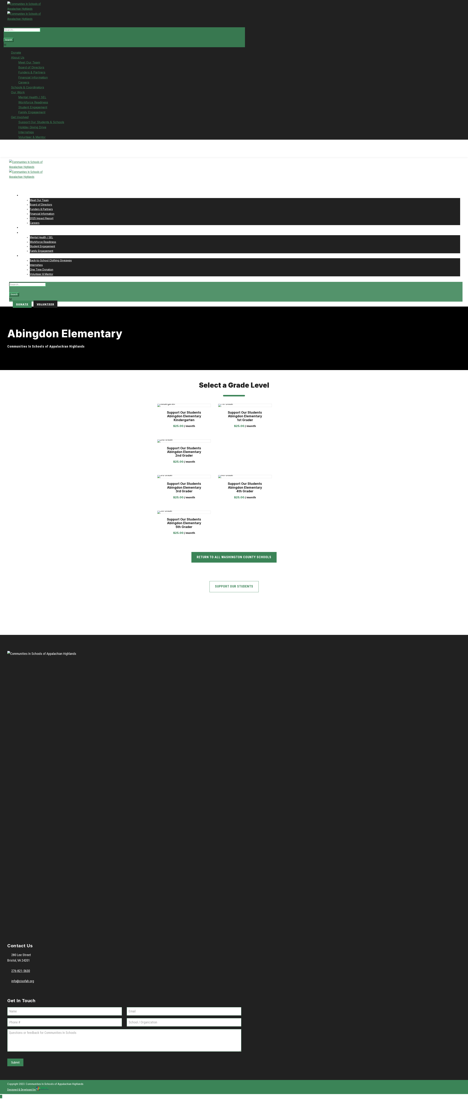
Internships (26, 132)
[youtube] (12, 149)
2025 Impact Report (41, 218)
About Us (17, 57)
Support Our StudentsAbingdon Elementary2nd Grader (184, 452)
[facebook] (8, 149)
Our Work (18, 92)
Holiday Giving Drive (32, 127)
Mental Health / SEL (32, 97)
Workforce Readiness (33, 102)
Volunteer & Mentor (32, 137)
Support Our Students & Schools (41, 122)
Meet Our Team (29, 62)
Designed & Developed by (21, 1089)
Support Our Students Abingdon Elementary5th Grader (184, 523)
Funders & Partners (31, 72)
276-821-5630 (20, 971)
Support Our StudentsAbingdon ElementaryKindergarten (184, 416)
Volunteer (45, 304)
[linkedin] (10, 149)
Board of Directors (31, 67)
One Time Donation (41, 269)
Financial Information (33, 77)
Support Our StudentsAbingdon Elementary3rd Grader (184, 487)
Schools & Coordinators (27, 87)
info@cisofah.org (22, 981)
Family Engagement (31, 112)
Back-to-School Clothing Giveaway (51, 260)
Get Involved (20, 117)
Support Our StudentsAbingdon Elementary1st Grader (245, 416)
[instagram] (14, 149)
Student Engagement (32, 107)
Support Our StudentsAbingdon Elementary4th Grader (245, 487)
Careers (23, 82)
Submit (15, 1062)
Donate (16, 52)
